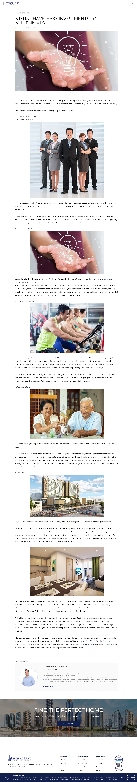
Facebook (100, 759)
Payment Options (83, 760)
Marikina (85, 644)
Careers (62, 766)
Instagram (101, 763)
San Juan (65, 644)
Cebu (92, 644)
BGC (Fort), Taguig (93, 641)
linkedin (47, 687)
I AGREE (130, 777)
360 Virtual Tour (82, 763)
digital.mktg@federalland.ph (18, 770)
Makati (82, 641)
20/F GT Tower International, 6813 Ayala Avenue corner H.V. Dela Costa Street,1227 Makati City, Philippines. (31, 765)
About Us (63, 760)
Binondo (106, 641)
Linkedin (100, 767)
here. (80, 648)
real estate (57, 460)
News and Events (83, 766)
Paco (17, 644)
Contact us (69, 723)
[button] (133, 3)
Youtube (100, 770)
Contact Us (63, 763)
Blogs (80, 770)
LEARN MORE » (113, 779)
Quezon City (75, 644)
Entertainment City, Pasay (38, 644)
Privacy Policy (64, 770)
